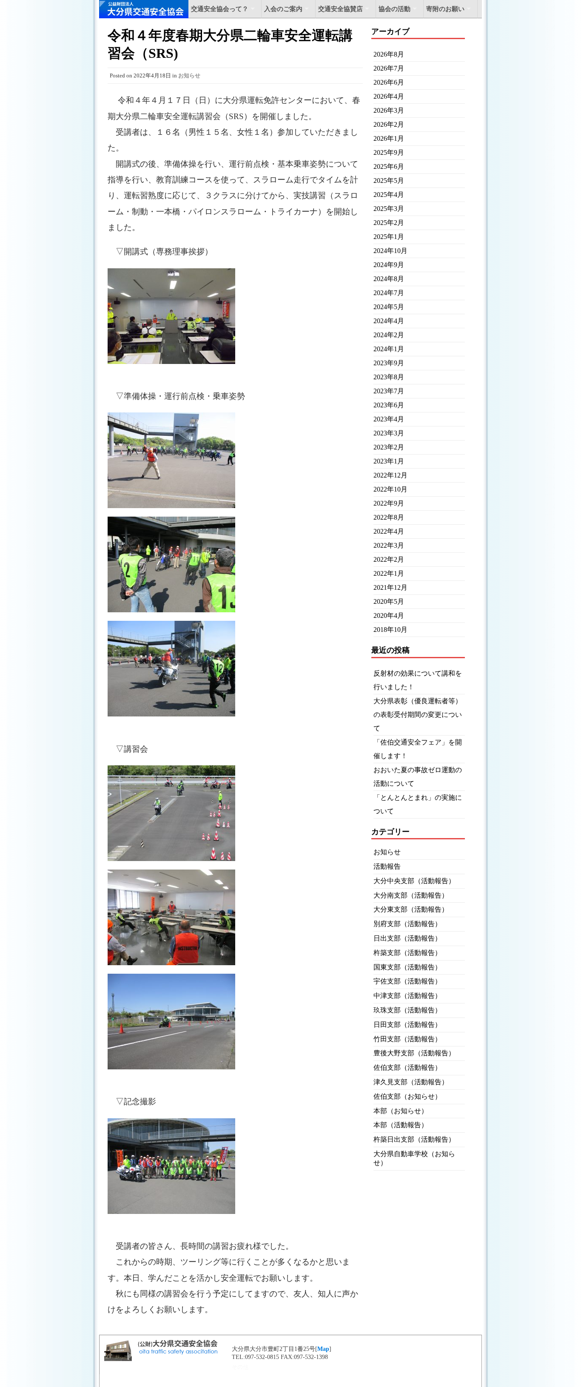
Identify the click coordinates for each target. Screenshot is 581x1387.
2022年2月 (388, 559)
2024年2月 (388, 334)
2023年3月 (388, 433)
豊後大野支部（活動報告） (414, 1053)
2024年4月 (388, 320)
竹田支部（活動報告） (407, 1039)
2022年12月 (390, 475)
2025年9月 (388, 152)
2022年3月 (388, 545)
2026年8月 (388, 54)
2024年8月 (388, 278)
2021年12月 (390, 587)
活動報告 (387, 866)
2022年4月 (388, 531)
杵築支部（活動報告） (407, 952)
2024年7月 (388, 292)
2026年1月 (388, 138)
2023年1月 (388, 461)
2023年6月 (388, 405)
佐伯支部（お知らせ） (407, 1096)
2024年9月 (388, 264)
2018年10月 (390, 629)
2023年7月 (388, 391)
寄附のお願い (445, 9)
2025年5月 (388, 180)
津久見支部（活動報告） (410, 1082)
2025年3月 (388, 208)
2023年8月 (388, 377)
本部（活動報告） (400, 1124)
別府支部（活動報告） (407, 923)
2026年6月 (388, 82)
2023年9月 (388, 363)
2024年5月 (388, 306)
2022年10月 (390, 489)
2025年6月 (388, 166)
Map (323, 1349)
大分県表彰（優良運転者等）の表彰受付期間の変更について (417, 714)
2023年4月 (388, 419)
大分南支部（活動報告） (410, 895)
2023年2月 (388, 447)
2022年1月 (388, 573)
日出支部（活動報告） (407, 938)
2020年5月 (388, 601)
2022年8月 (388, 517)
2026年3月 (388, 110)
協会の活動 (394, 9)
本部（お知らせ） (400, 1110)
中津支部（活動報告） (407, 995)
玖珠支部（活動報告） (407, 1010)
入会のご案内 (283, 9)
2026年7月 (388, 68)
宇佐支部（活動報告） (407, 981)
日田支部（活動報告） (407, 1024)
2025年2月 (388, 222)
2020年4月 (388, 615)
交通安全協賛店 (340, 9)
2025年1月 (388, 236)
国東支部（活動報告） (407, 967)
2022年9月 (388, 503)
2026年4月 (388, 96)
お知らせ (189, 75)
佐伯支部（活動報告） (407, 1067)
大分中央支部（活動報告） (414, 880)
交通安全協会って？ (219, 9)
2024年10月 (390, 250)
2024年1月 (388, 348)
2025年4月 (388, 194)
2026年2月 (388, 124)
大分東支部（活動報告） (410, 909)
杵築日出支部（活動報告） (414, 1139)
